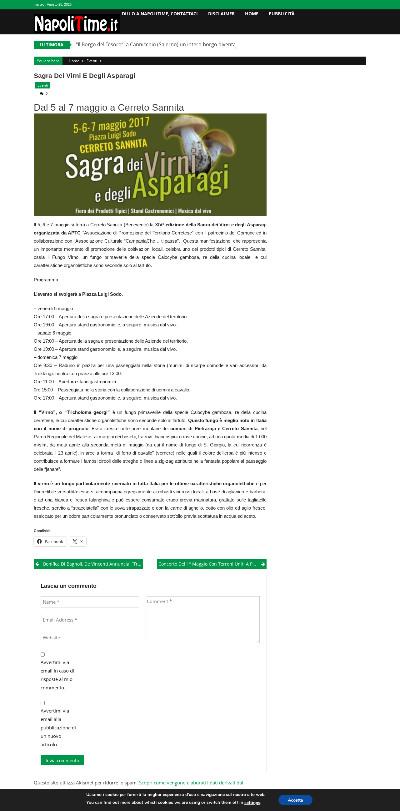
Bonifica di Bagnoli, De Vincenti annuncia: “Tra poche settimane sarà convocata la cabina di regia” (93, 564)
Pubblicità (282, 14)
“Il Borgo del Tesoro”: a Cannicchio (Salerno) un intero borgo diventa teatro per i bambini (180, 44)
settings (252, 803)
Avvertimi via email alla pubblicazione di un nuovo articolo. (58, 728)
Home (251, 14)
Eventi (92, 60)
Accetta (295, 800)
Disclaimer (221, 14)
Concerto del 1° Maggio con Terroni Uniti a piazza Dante (212, 564)
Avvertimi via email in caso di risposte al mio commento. (57, 675)
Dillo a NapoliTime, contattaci (160, 14)
